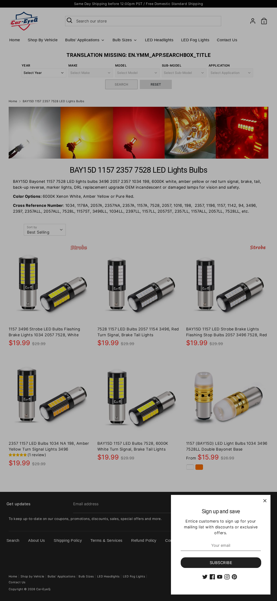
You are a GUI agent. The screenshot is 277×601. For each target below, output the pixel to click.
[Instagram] (227, 576)
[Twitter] (205, 576)
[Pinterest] (234, 576)
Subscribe (221, 562)
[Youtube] (219, 576)
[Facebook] (212, 576)
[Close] (265, 500)
